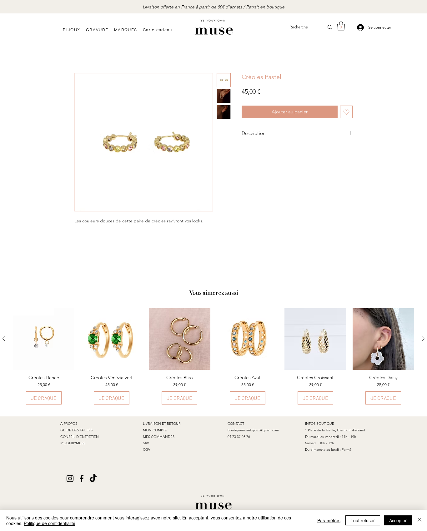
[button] (341, 26)
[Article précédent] (4, 338)
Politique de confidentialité (49, 523)
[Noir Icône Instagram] (70, 478)
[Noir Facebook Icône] (81, 478)
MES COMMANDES (158, 436)
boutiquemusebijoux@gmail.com (253, 430)
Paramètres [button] (328, 520)
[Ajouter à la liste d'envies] (346, 112)
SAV (146, 443)
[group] (213, 356)
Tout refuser (363, 520)
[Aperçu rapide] (111, 339)
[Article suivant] (423, 338)
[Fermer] (419, 520)
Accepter (398, 520)
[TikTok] (93, 478)
